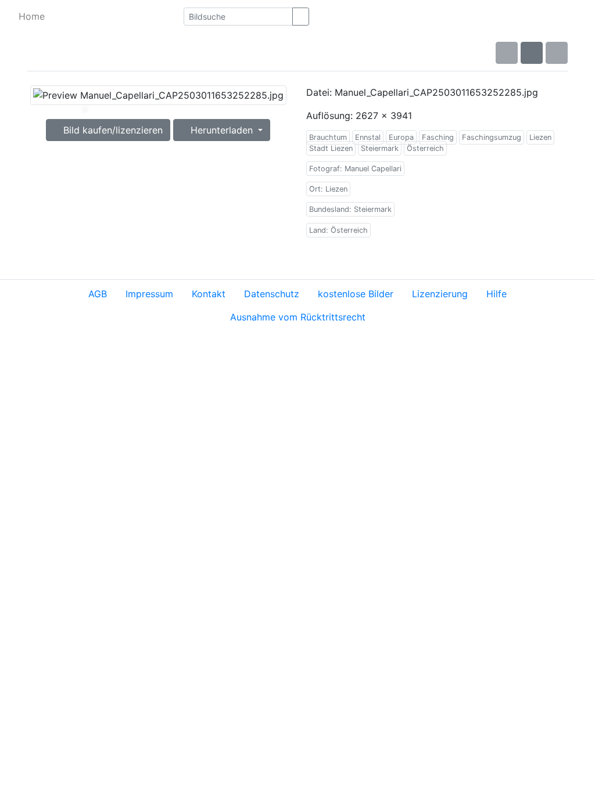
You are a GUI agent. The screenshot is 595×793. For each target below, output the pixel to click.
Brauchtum (328, 137)
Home (32, 16)
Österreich (425, 148)
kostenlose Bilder (355, 294)
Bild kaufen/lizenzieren (111, 130)
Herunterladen (222, 130)
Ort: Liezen (328, 189)
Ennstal (368, 137)
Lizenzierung (440, 294)
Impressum (149, 294)
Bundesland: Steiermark (350, 209)
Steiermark (380, 148)
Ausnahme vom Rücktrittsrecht (297, 317)
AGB (97, 294)
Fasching (438, 137)
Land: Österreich (338, 230)
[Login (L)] (577, 16)
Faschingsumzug (491, 137)
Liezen (540, 137)
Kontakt (208, 294)
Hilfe (496, 294)
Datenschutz (271, 294)
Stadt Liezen (331, 148)
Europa (401, 137)
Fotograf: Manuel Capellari (355, 168)
